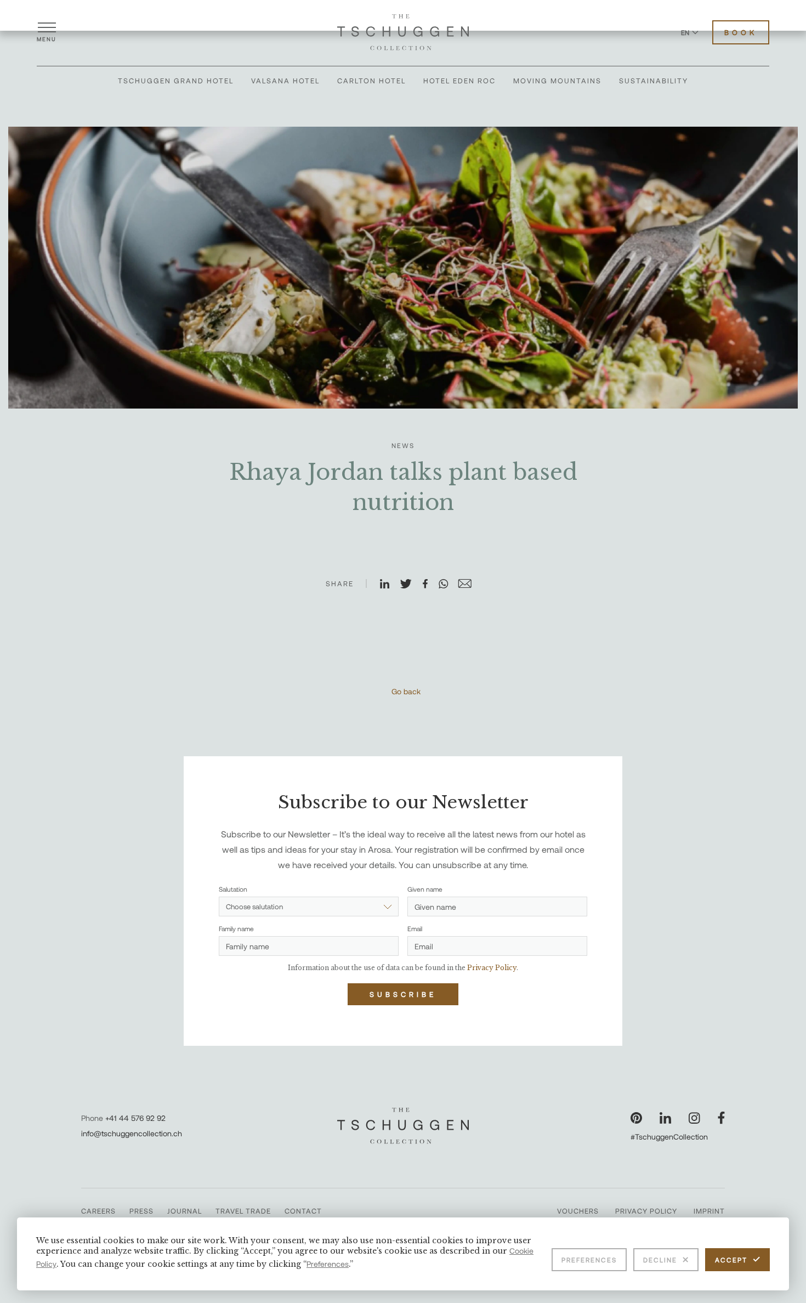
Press (141, 1210)
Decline (660, 1260)
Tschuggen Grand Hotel (176, 80)
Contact (303, 1210)
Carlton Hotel (371, 80)
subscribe (403, 994)
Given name (424, 889)
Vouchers (578, 1210)
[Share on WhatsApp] (448, 584)
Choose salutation (254, 906)
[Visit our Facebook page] (721, 1118)
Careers (98, 1210)
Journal (184, 1210)
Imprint (709, 1210)
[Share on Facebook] (430, 584)
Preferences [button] (327, 1263)
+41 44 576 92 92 (135, 1118)
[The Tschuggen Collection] (403, 32)
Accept (731, 1260)
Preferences (589, 1260)
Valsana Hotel (285, 80)
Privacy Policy (646, 1210)
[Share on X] (411, 584)
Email (414, 928)
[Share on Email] (469, 584)
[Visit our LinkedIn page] (665, 1118)
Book (740, 32)
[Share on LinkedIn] (389, 584)
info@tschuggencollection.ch (131, 1133)
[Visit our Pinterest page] (636, 1118)
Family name (236, 928)
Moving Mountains (557, 80)
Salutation (233, 889)
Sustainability (653, 80)
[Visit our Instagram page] (694, 1118)
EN (685, 32)
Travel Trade (243, 1210)
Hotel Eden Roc (459, 80)
